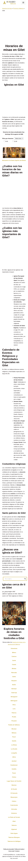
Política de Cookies (19, 849)
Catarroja (14, 692)
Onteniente (14, 648)
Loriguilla (14, 753)
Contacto (17, 851)
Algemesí (14, 829)
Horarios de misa (7, 8)
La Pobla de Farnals (14, 817)
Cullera (14, 801)
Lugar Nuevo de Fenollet (14, 781)
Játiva (14, 757)
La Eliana (14, 745)
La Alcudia (14, 749)
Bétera (14, 652)
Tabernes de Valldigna (14, 841)
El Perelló (14, 789)
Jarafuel (14, 761)
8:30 (6, 141)
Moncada (14, 672)
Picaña (14, 717)
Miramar (14, 729)
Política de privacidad (8, 849)
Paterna (14, 712)
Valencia (14, 825)
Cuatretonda (14, 805)
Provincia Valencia (18, 8)
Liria (14, 708)
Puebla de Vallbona (14, 725)
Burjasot (14, 680)
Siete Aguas (14, 833)
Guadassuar (14, 765)
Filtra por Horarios (7, 138)
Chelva (14, 777)
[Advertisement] (14, 28)
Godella (14, 769)
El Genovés (14, 793)
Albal (14, 821)
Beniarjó (14, 688)
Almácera (14, 813)
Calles (14, 676)
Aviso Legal (11, 851)
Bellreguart (14, 700)
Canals (14, 664)
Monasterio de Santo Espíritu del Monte (14, 160)
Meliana (14, 733)
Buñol (14, 684)
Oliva (14, 704)
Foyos (14, 773)
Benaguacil (14, 696)
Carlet (14, 660)
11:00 (15, 141)
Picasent (14, 721)
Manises (14, 785)
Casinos (14, 656)
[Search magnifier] (25, 579)
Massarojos (14, 797)
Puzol (14, 737)
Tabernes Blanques (14, 837)
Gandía (14, 741)
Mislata (14, 668)
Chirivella (14, 809)
